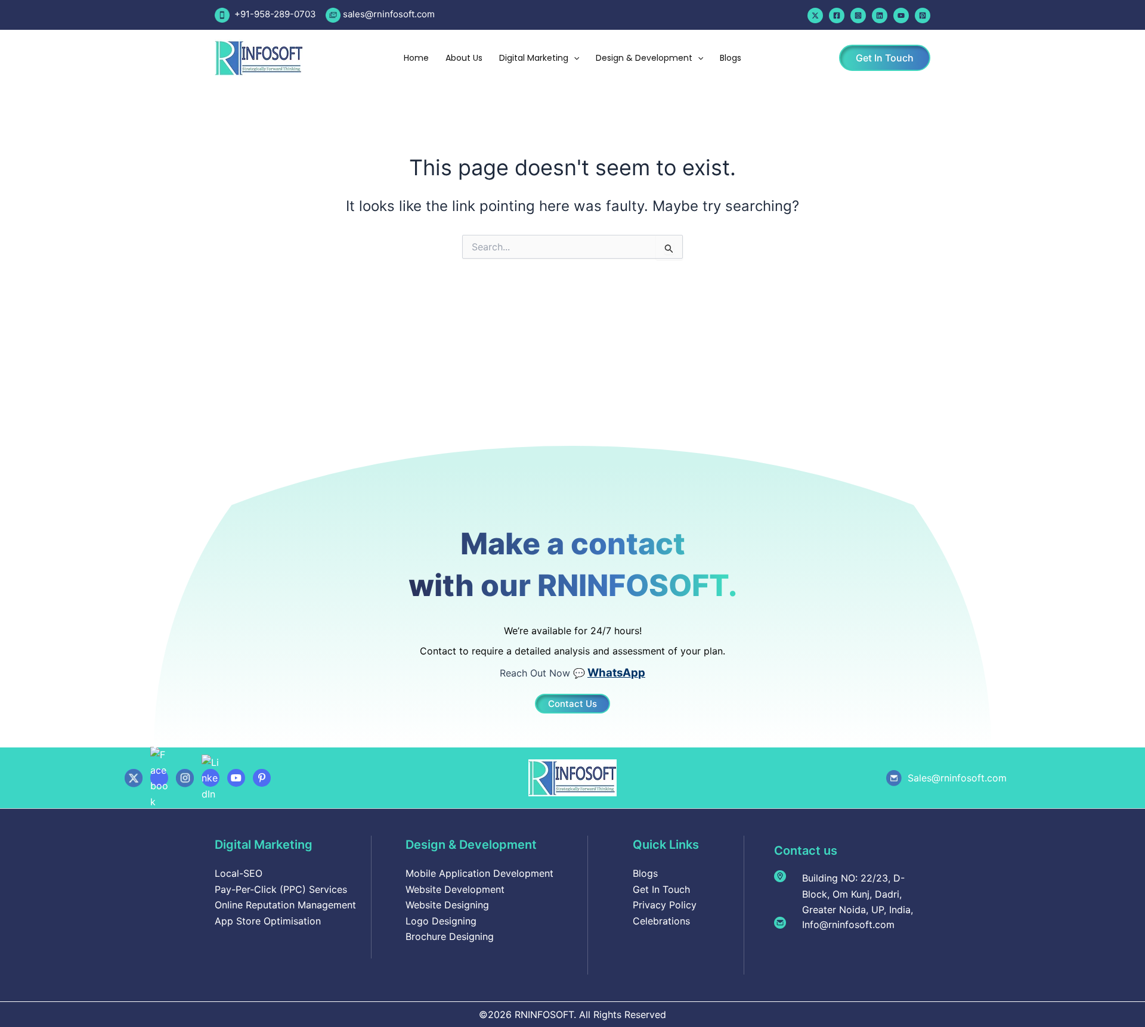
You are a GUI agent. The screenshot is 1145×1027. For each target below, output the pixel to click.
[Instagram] (858, 15)
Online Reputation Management (285, 905)
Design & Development (644, 58)
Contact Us (572, 703)
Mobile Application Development (479, 873)
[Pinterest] (922, 15)
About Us (463, 58)
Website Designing (447, 905)
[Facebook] (836, 15)
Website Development (455, 889)
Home (416, 58)
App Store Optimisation (268, 921)
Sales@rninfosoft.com (957, 778)
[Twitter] (815, 15)
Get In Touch (661, 889)
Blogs (730, 58)
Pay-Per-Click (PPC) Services (281, 889)
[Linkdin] (879, 15)
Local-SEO (238, 873)
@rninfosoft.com (400, 14)
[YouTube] (901, 15)
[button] (573, 58)
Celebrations (661, 921)
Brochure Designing (450, 936)
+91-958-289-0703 (274, 14)
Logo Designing (441, 921)
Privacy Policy (665, 905)
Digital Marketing (533, 58)
